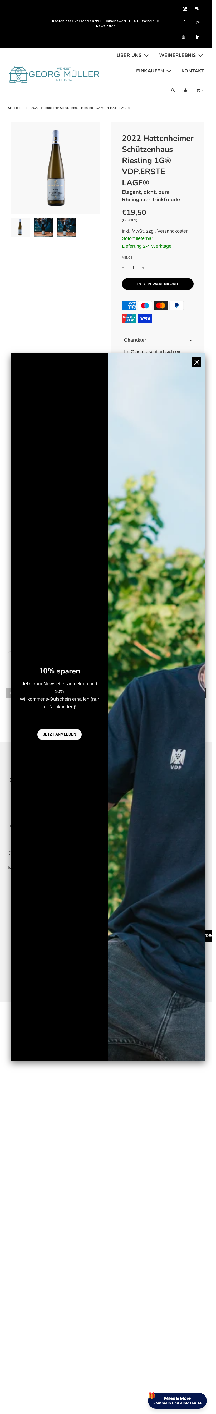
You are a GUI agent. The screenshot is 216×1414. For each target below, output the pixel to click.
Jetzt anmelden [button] (59, 734)
